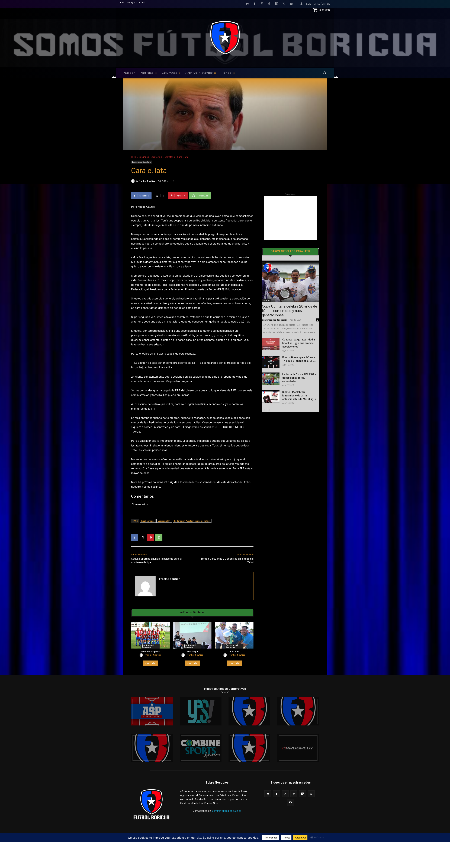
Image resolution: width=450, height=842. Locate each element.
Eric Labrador (147, 520)
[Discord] (247, 4)
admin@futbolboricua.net (226, 810)
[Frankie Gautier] (133, 181)
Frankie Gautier (147, 181)
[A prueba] (234, 635)
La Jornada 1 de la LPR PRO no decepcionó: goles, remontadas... (299, 378)
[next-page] (270, 410)
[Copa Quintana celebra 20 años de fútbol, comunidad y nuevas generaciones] (290, 281)
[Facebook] (254, 4)
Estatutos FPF (164, 520)
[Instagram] (262, 4)
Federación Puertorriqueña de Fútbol (192, 520)
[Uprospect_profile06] (298, 748)
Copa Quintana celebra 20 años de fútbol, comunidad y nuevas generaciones (289, 310)
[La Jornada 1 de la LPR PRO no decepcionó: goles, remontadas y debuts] (270, 379)
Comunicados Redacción (274, 319)
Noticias (266, 300)
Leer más (150, 663)
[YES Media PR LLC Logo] (200, 711)
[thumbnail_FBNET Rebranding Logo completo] (249, 711)
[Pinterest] (150, 537)
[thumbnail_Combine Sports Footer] (200, 748)
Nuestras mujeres (150, 651)
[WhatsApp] (158, 537)
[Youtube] (291, 4)
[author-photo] (142, 655)
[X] (284, 4)
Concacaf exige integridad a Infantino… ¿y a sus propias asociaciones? (298, 343)
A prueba (234, 651)
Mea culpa (192, 651)
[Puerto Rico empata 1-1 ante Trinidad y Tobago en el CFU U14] (270, 362)
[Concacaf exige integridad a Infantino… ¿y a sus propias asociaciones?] (270, 344)
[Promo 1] (152, 711)
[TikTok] (269, 4)
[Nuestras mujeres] (150, 635)
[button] (324, 73)
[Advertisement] (290, 218)
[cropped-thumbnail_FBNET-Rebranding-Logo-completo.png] (298, 711)
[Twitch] (276, 4)
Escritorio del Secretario (163, 156)
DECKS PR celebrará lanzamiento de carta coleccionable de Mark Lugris (299, 395)
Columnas (144, 156)
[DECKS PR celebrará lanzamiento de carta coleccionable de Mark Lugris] (270, 396)
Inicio (133, 156)
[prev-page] (264, 410)
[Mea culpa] (192, 635)
